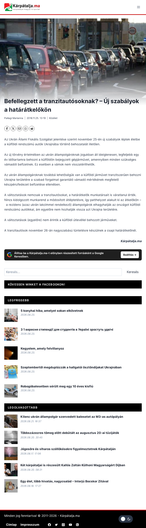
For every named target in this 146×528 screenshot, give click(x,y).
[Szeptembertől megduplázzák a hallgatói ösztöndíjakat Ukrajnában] (11, 372)
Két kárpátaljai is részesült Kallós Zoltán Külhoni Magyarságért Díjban (72, 465)
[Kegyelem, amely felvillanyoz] (11, 353)
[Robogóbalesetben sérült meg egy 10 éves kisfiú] (11, 391)
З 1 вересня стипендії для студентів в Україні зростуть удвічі (67, 329)
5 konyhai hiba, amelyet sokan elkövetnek (52, 310)
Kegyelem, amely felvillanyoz (42, 348)
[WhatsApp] (25, 128)
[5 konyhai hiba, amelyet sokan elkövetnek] (11, 315)
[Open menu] (138, 7)
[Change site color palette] (126, 519)
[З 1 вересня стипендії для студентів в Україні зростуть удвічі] (11, 334)
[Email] (19, 128)
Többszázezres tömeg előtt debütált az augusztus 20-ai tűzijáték (69, 433)
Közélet (53, 118)
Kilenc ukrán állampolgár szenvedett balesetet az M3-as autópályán (71, 416)
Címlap (11, 524)
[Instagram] (63, 525)
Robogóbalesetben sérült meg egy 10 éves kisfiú (57, 386)
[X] (13, 128)
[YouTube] (70, 525)
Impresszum (29, 524)
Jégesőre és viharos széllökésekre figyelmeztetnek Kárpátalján (68, 449)
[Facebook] (7, 128)
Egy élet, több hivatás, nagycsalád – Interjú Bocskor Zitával (64, 481)
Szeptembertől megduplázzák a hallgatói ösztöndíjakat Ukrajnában (71, 367)
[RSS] (77, 525)
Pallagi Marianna (13, 118)
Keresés (133, 272)
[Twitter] (56, 525)
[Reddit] (32, 128)
